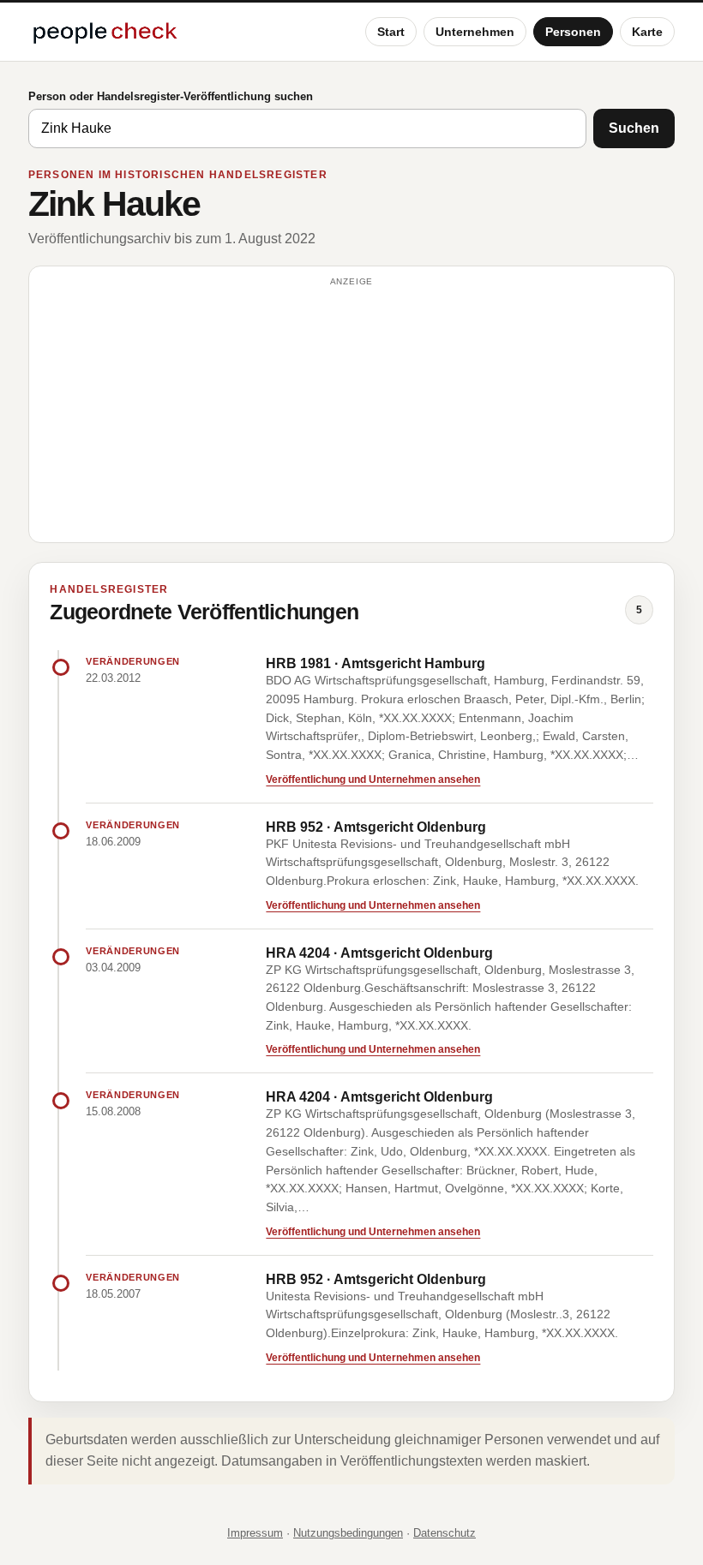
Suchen (634, 128)
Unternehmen (475, 32)
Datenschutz (444, 1532)
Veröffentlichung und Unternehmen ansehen (373, 779)
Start (391, 32)
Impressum (255, 1532)
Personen (573, 32)
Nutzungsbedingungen (348, 1532)
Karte (647, 32)
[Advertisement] (351, 412)
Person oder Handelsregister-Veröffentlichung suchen (170, 96)
